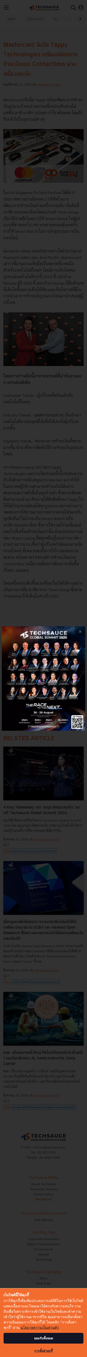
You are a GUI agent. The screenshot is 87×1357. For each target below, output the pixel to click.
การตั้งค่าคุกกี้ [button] (43, 1351)
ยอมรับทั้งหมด (43, 1338)
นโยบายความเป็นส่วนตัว (40, 1327)
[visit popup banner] (43, 678)
